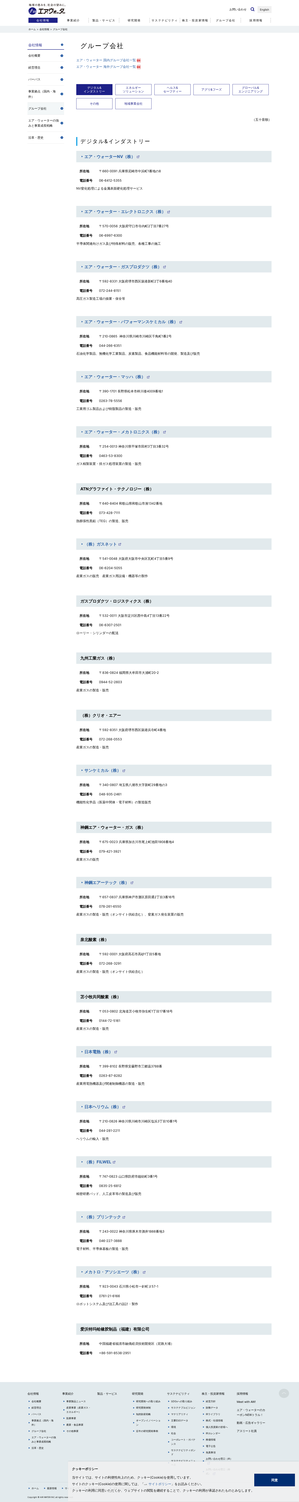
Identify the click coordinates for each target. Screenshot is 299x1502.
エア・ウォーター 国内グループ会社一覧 (106, 60)
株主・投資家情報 (195, 20)
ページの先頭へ (284, 1393)
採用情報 (255, 20)
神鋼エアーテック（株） (106, 882)
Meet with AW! (246, 1401)
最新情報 (52, 1488)
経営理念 (34, 67)
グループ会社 (226, 20)
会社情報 (44, 29)
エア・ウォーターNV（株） (109, 156)
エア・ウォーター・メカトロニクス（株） (123, 431)
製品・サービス (103, 20)
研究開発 (134, 20)
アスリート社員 (247, 1431)
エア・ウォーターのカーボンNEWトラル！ (251, 1412)
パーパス (34, 79)
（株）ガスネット (100, 544)
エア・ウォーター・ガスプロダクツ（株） (123, 266)
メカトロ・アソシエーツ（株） (112, 1271)
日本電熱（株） (98, 1051)
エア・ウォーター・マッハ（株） (114, 376)
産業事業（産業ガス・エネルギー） (78, 1409)
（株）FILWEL (97, 1161)
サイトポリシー (159, 1484)
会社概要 (34, 55)
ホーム (35, 1488)
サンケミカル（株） (102, 770)
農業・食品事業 (74, 1424)
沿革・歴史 (36, 137)
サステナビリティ (165, 20)
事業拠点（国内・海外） (42, 94)
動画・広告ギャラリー (251, 1422)
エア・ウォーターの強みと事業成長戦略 (43, 123)
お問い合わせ (238, 9)
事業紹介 (73, 20)
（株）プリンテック (102, 1216)
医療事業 (71, 1418)
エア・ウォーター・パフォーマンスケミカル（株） (131, 321)
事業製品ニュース (76, 1401)
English (264, 9)
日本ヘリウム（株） (102, 1106)
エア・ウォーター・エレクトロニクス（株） (125, 211)
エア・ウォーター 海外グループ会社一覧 (106, 67)
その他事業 (72, 1431)
